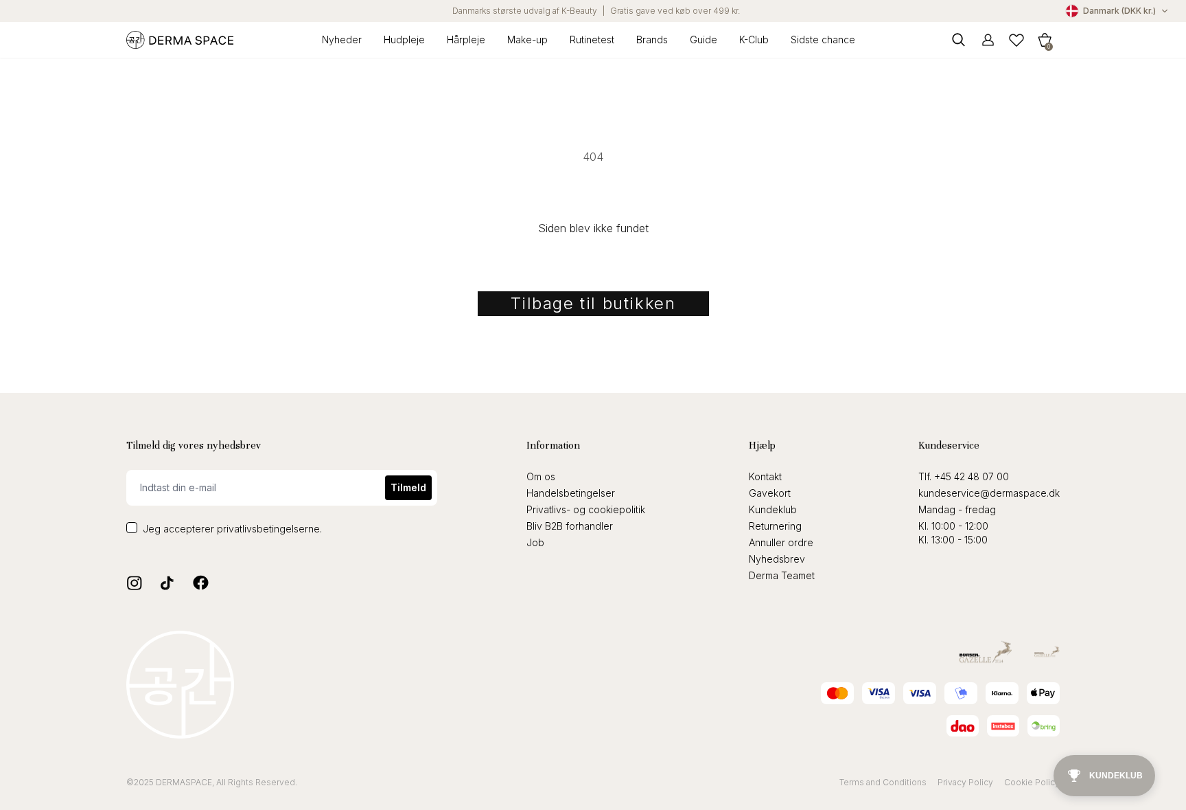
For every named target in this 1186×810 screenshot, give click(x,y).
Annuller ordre (781, 542)
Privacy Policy (965, 782)
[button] (1045, 39)
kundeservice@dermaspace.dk (989, 493)
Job (535, 542)
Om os (540, 476)
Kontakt (765, 476)
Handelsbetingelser (570, 493)
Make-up (527, 39)
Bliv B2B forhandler (569, 526)
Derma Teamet (782, 575)
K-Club (754, 39)
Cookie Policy (1032, 782)
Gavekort (770, 493)
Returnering (775, 526)
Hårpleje (466, 39)
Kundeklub (773, 509)
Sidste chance (823, 39)
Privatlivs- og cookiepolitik (585, 509)
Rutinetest (592, 39)
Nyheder (342, 39)
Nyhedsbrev (777, 559)
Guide (703, 39)
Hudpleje (404, 39)
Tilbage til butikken (593, 303)
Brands (652, 39)
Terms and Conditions (883, 782)
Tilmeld (408, 487)
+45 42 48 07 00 (971, 476)
